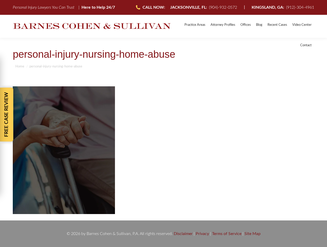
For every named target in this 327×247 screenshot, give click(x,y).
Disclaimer (183, 234)
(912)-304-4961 (283, 7)
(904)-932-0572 (203, 7)
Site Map (252, 234)
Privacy (202, 234)
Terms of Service (226, 234)
